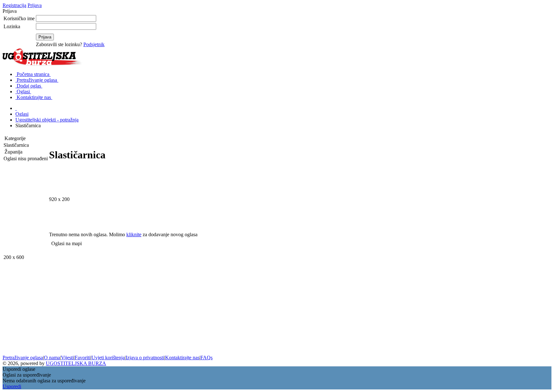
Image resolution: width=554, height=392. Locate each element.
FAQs (206, 357)
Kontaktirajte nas (182, 357)
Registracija (14, 5)
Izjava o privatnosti (145, 357)
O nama (52, 357)
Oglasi (22, 114)
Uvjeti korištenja (108, 357)
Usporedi (12, 386)
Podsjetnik (94, 44)
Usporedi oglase (19, 369)
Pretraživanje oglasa (23, 357)
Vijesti (67, 357)
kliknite (133, 234)
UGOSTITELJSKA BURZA (76, 363)
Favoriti (82, 357)
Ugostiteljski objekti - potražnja (47, 119)
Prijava (35, 5)
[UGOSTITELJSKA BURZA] (44, 64)
